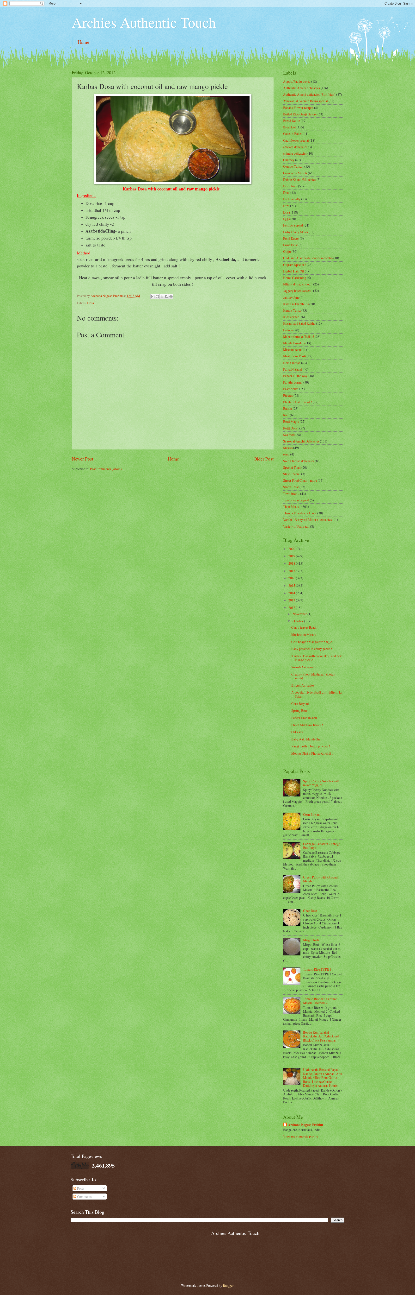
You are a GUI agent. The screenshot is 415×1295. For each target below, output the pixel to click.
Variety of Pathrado (296, 526)
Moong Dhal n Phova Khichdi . (312, 753)
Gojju (287, 251)
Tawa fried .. (291, 493)
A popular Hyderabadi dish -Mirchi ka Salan (316, 694)
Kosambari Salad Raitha (299, 323)
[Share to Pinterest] (171, 296)
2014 (292, 593)
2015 (292, 585)
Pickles (288, 395)
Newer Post (82, 459)
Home (83, 42)
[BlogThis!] (157, 296)
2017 (292, 571)
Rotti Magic (291, 421)
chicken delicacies (295, 147)
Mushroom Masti (294, 356)
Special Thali (292, 467)
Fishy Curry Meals (295, 232)
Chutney (288, 160)
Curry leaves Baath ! (304, 627)
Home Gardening (294, 277)
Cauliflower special (296, 140)
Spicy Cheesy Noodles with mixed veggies (321, 783)
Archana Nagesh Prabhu (305, 1125)
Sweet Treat (291, 487)
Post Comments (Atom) (106, 469)
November (300, 614)
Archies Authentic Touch (144, 22)
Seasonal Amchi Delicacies (301, 441)
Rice (286, 415)
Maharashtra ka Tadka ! (298, 336)
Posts (80, 1188)
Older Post (264, 459)
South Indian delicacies (298, 461)
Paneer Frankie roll (304, 717)
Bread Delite (291, 120)
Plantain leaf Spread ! (297, 402)
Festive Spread (293, 225)
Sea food (289, 434)
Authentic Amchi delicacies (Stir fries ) (309, 94)
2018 (292, 563)
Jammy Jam (291, 297)
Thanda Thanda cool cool (300, 513)
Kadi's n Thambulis (296, 304)
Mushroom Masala (303, 634)
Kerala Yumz (292, 310)
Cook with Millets (295, 173)
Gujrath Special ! (294, 264)
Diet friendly (291, 199)
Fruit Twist (290, 245)
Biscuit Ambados (302, 685)
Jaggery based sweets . (297, 290)
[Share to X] (161, 296)
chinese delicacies (295, 153)
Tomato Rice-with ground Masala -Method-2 (320, 1001)
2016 (292, 578)
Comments (84, 1196)
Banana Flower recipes (298, 107)
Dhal (286, 192)
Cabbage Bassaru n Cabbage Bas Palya (321, 845)
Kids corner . (291, 317)
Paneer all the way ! (296, 375)
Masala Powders (294, 343)
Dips (286, 205)
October (298, 621)
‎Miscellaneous (292, 349)
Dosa (90, 303)
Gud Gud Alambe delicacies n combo (308, 258)
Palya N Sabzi (292, 369)
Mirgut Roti (311, 940)
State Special (291, 474)
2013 (292, 600)
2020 (292, 548)
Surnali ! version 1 (303, 667)
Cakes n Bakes (292, 133)
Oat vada (297, 732)
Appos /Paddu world (297, 81)
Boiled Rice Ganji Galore (300, 114)
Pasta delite (290, 388)
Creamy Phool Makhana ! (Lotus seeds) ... (313, 676)
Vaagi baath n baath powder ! (310, 746)
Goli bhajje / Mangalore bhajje (311, 641)
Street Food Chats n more (300, 480)
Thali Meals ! (292, 506)
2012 (292, 607)
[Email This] (152, 296)
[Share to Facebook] (166, 296)
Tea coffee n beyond (296, 500)
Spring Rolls (299, 710)
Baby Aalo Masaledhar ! (307, 739)
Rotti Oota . (291, 428)
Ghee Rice (310, 910)
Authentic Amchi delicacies (301, 88)
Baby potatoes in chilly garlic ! (311, 648)
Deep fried (290, 186)
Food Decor (291, 238)
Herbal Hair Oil (293, 271)
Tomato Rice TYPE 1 (317, 969)
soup (286, 454)
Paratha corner (293, 382)
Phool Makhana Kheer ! (307, 725)
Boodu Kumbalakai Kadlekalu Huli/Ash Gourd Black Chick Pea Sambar (321, 1036)
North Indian (291, 362)
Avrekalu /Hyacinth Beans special (305, 101)
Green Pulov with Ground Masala (320, 879)
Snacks (288, 447)
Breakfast (289, 127)
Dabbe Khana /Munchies (299, 179)
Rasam (287, 408)
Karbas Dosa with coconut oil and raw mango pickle (316, 658)
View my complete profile (300, 1136)
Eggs (286, 218)
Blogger (228, 1285)
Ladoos (288, 330)
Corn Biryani (300, 703)
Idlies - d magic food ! (297, 284)
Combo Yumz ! (293, 166)
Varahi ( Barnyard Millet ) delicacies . (308, 519)
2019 (292, 556)
